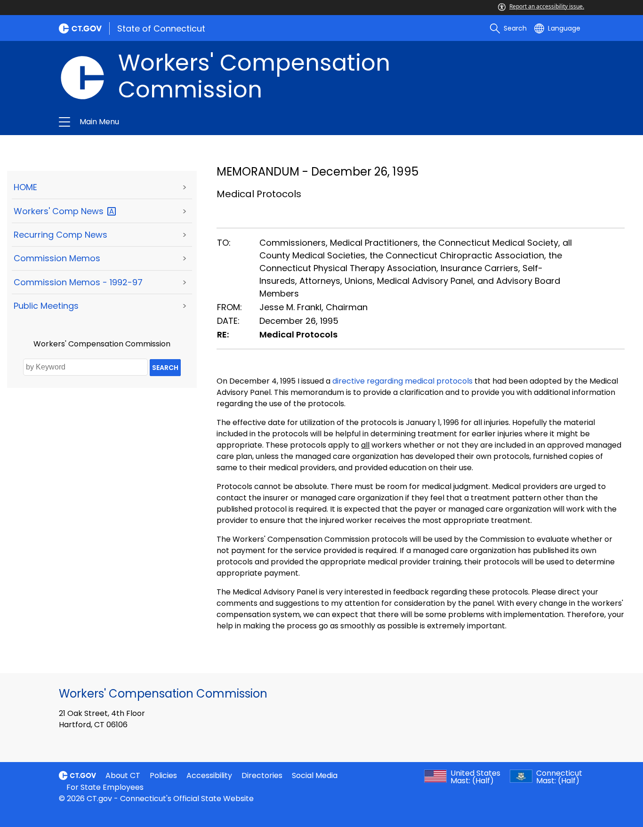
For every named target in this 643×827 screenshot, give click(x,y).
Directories (261, 775)
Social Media (315, 775)
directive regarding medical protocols (402, 381)
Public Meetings (46, 306)
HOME (25, 187)
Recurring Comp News (60, 235)
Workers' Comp (60, 211)
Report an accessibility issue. (546, 6)
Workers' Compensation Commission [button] (219, 122)
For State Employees (105, 787)
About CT (122, 775)
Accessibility (209, 775)
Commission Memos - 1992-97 (78, 282)
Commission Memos (57, 258)
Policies (163, 775)
